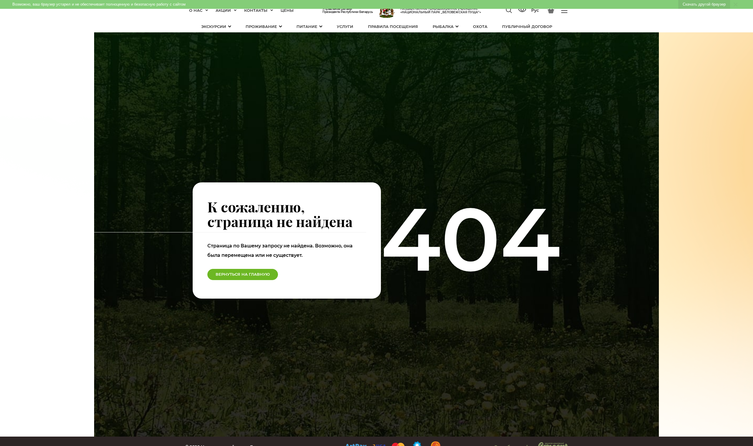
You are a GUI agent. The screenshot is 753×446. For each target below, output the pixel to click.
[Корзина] (551, 10)
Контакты (255, 10)
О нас (195, 10)
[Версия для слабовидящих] (522, 10)
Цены (287, 10)
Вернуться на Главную (243, 274)
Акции (223, 10)
